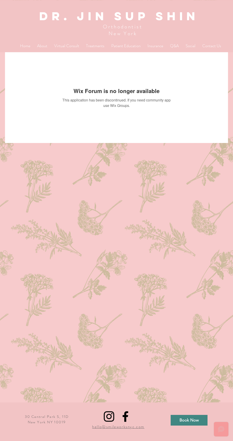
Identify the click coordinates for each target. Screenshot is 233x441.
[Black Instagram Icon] (109, 416)
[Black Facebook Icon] (125, 416)
